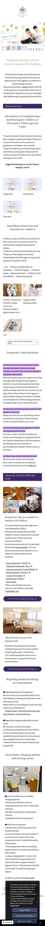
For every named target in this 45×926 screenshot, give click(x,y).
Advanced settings (24, 921)
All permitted (24, 910)
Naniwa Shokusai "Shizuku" (17, 572)
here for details (22, 547)
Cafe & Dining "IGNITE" (15, 578)
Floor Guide (29, 878)
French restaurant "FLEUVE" (17, 563)
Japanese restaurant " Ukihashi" (20, 569)
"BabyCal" (32, 465)
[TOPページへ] (22, 8)
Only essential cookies (24, 916)
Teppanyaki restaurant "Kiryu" (18, 566)
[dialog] (22, 903)
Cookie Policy (14, 905)
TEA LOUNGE (11, 582)
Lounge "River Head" (14, 575)
